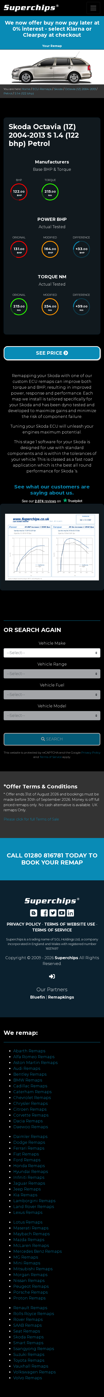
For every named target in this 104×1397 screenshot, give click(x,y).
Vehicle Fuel (52, 685)
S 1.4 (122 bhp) (24, 93)
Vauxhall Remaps (30, 1366)
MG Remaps (25, 1257)
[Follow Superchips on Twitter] (53, 914)
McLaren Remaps (31, 1245)
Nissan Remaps (29, 1280)
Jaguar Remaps (29, 1183)
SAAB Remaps (27, 1325)
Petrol (8, 93)
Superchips (67, 957)
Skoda (58, 89)
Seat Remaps (26, 1331)
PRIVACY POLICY (24, 924)
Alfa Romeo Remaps (33, 1057)
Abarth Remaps (29, 1051)
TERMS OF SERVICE (52, 930)
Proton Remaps (29, 1298)
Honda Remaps (29, 1165)
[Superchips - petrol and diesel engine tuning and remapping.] (52, 901)
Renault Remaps (30, 1308)
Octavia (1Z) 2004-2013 (80, 89)
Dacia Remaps (28, 1121)
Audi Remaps (26, 1068)
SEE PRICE (49, 353)
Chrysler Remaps (30, 1103)
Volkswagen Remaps (34, 1372)
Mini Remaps (26, 1263)
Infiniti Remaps (28, 1177)
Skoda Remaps (28, 1337)
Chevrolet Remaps (32, 1097)
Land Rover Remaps (33, 1206)
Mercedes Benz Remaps (37, 1251)
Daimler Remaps (30, 1136)
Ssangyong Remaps (33, 1348)
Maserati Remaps (30, 1228)
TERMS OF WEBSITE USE (69, 924)
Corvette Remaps (30, 1115)
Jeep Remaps (27, 1189)
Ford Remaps (26, 1160)
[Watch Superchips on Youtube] (61, 914)
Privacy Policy (90, 752)
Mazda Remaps (28, 1239)
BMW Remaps (27, 1080)
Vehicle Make (52, 643)
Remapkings (61, 997)
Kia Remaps (25, 1195)
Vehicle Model (52, 706)
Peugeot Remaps (31, 1286)
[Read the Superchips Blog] (33, 914)
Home (26, 89)
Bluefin (37, 997)
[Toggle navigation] (93, 8)
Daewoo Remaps (30, 1127)
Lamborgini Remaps (34, 1201)
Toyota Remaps (28, 1360)
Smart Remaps (28, 1343)
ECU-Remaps (42, 89)
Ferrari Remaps (28, 1148)
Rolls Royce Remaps (33, 1313)
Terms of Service (51, 757)
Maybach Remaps (31, 1234)
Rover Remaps (28, 1319)
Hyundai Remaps (30, 1171)
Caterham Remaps (32, 1092)
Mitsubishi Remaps (32, 1269)
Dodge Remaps (29, 1142)
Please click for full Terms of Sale (31, 819)
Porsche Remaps (30, 1292)
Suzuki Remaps (28, 1354)
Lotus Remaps (27, 1222)
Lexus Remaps (27, 1212)
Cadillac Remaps (30, 1086)
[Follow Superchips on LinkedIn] (70, 914)
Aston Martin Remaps (35, 1062)
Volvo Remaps (27, 1378)
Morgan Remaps (30, 1274)
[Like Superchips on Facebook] (44, 914)
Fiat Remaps (26, 1154)
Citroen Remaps (29, 1109)
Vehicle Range (52, 664)
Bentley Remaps (29, 1074)
